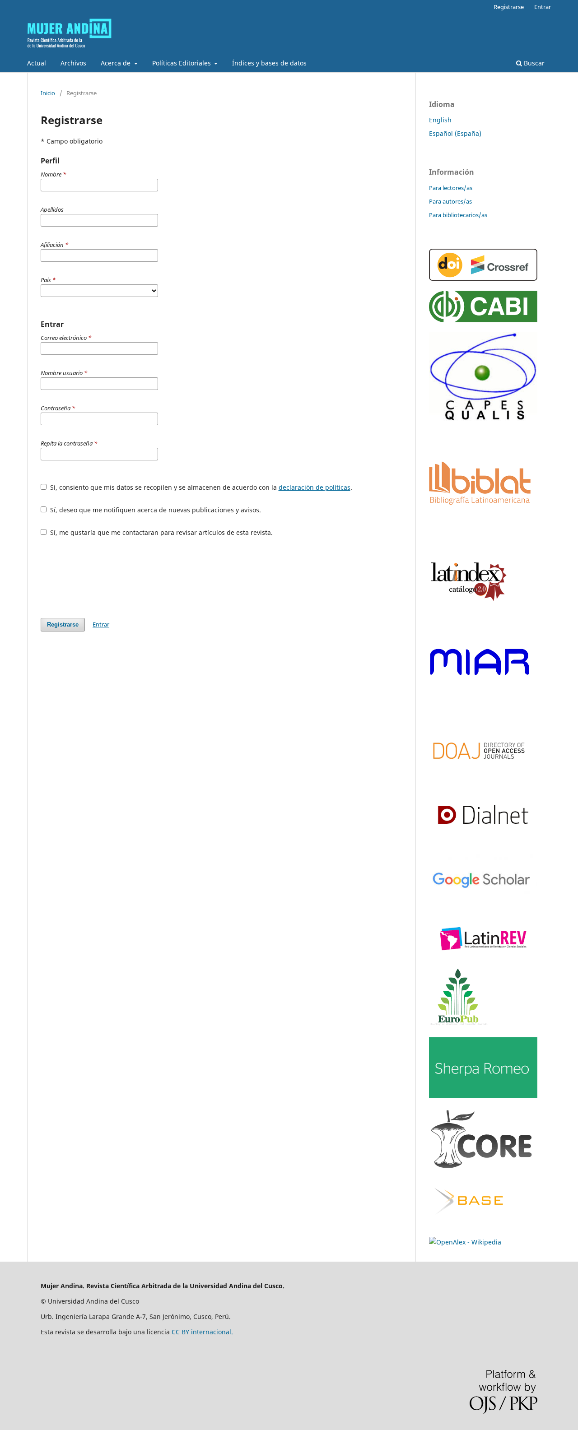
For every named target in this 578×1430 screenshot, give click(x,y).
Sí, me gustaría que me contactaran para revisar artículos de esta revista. (160, 532)
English (440, 120)
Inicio (48, 93)
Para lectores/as (450, 188)
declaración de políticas (314, 487)
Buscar (533, 63)
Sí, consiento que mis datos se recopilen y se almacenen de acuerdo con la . (200, 487)
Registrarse (509, 7)
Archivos (73, 63)
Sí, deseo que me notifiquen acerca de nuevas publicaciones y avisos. (154, 510)
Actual (36, 63)
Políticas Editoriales (182, 63)
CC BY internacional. (202, 1332)
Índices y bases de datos (269, 63)
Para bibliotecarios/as (458, 215)
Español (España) (455, 133)
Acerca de (116, 63)
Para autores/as (450, 201)
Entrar (542, 7)
